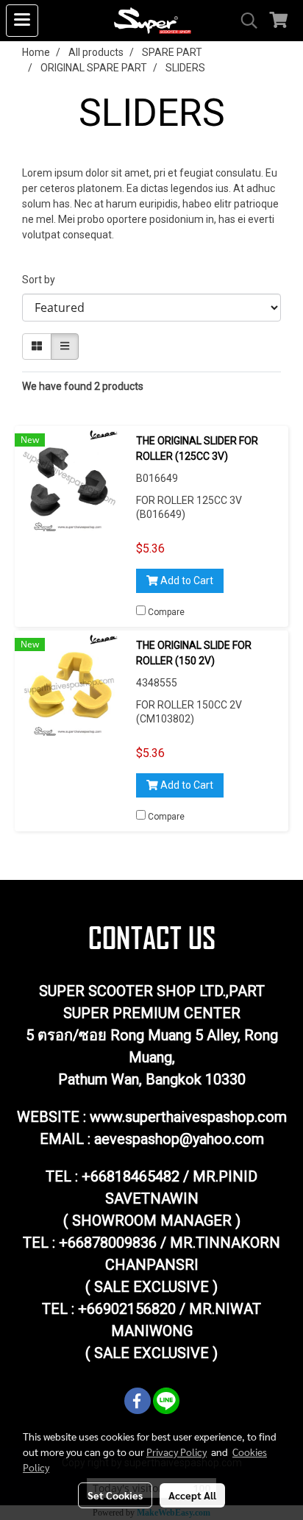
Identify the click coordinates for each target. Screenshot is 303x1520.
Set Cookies (115, 1495)
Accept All (192, 1495)
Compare (166, 612)
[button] (244, 21)
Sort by (42, 279)
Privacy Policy (176, 1451)
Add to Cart (185, 580)
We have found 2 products (82, 386)
